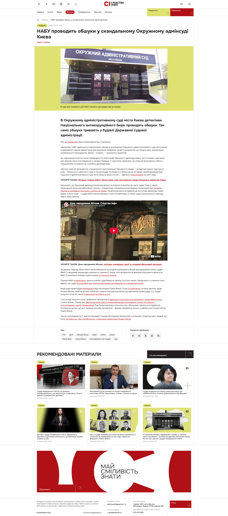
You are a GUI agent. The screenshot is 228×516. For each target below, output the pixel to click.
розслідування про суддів (100, 339)
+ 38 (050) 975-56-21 (114, 513)
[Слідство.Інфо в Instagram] (61, 4)
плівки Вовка (81, 339)
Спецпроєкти (84, 12)
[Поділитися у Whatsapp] (152, 335)
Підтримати (176, 10)
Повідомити (152, 10)
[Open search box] (189, 4)
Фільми (70, 12)
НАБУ (94, 335)
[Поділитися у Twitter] (145, 335)
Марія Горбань (43, 42)
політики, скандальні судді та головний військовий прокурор (133, 264)
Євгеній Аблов (82, 335)
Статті (50, 12)
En (181, 4)
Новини (40, 12)
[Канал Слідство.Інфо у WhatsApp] (68, 4)
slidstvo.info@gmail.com (115, 504)
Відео (59, 12)
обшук (111, 335)
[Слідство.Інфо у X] (39, 4)
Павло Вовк (66, 339)
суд (115, 339)
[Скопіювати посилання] (158, 335)
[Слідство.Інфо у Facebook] (46, 4)
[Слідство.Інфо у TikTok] (75, 4)
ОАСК (103, 335)
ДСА (71, 335)
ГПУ (63, 335)
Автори (108, 12)
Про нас (97, 12)
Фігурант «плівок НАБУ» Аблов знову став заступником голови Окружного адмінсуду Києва (122, 180)
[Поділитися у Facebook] (132, 335)
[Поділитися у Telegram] (139, 335)
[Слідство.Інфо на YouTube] (53, 4)
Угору (173, 503)
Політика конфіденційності (92, 513)
